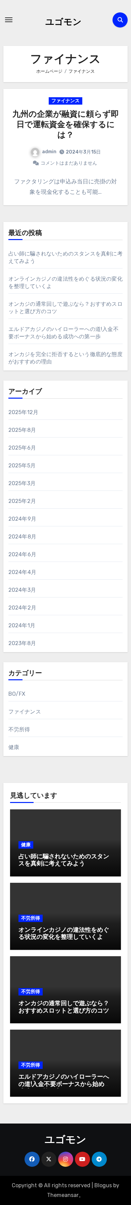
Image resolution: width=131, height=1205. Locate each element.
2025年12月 (23, 412)
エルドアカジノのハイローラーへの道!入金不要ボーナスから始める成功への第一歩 (64, 1084)
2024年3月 (22, 590)
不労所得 (19, 729)
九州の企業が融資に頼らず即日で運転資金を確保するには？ (65, 125)
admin (49, 152)
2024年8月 (22, 536)
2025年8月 (22, 430)
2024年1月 (21, 625)
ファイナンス (65, 101)
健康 (13, 747)
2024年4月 (22, 572)
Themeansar (63, 1195)
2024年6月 (22, 554)
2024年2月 (22, 608)
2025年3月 (22, 483)
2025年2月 (22, 501)
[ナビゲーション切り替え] (8, 20)
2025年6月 (22, 448)
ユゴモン (63, 22)
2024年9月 (22, 519)
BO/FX (17, 694)
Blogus (103, 1185)
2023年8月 (22, 643)
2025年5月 (22, 465)
